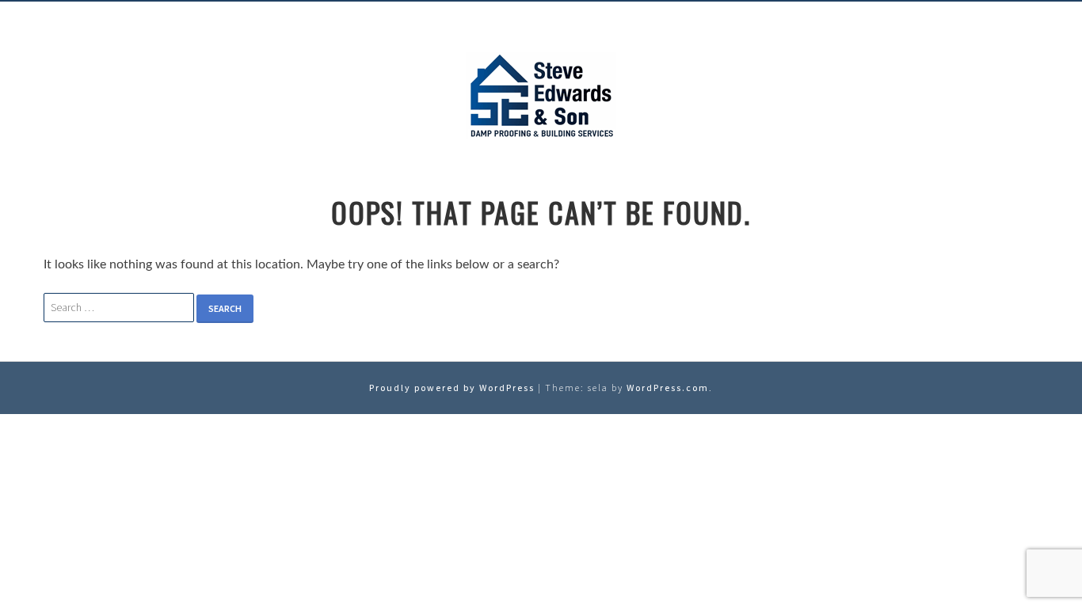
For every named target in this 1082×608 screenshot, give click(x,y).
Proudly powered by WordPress (452, 387)
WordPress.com (668, 387)
